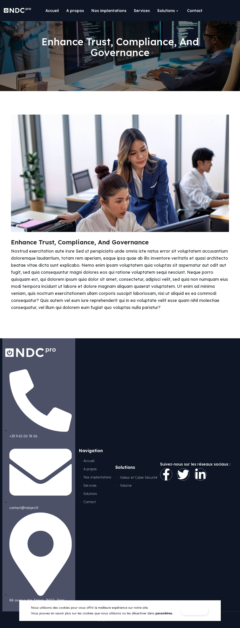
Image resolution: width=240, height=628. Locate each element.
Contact (194, 10)
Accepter (194, 610)
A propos (75, 10)
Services (142, 10)
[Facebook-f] (166, 474)
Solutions (166, 10)
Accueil (52, 10)
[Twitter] (183, 474)
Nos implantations (108, 10)
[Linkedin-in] (200, 474)
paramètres (163, 613)
